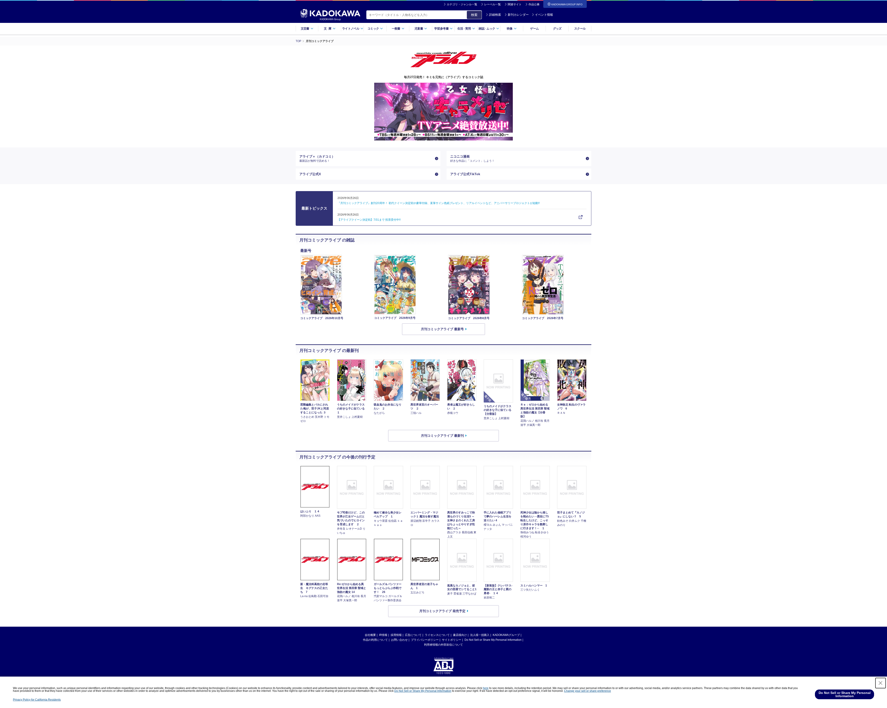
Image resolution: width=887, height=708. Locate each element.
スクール (580, 28)
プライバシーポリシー (425, 639)
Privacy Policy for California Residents (37, 699)
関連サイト (515, 4)
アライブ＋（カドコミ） (317, 158)
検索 (474, 15)
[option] (443, 111)
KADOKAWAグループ (506, 635)
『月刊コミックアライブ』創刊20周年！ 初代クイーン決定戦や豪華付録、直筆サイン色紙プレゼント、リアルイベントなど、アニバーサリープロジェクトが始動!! (438, 203)
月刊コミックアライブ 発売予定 (442, 611)
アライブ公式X (310, 174)
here (486, 688)
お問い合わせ (399, 639)
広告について (413, 635)
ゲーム (534, 28)
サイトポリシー (451, 639)
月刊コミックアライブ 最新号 (442, 329)
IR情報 (383, 635)
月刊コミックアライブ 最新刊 (442, 435)
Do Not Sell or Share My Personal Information (493, 639)
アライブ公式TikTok (465, 174)
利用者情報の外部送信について (443, 644)
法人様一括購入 (479, 635)
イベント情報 (544, 14)
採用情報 (396, 635)
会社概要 (370, 635)
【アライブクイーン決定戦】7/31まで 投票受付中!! (369, 219)
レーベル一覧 (492, 4)
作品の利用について (375, 639)
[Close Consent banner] (880, 683)
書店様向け (460, 635)
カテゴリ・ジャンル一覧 (462, 4)
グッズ (557, 28)
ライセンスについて (437, 635)
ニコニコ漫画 (472, 158)
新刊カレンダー (518, 14)
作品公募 (534, 4)
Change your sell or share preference (587, 691)
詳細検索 (495, 14)
